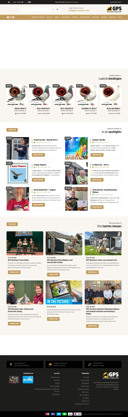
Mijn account (56, 377)
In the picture (65, 17)
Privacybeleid (56, 386)
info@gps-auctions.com (79, 10)
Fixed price (95, 17)
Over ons (49, 17)
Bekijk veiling (38, 155)
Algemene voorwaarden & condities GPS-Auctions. (48, 390)
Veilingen (104, 17)
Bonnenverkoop (85, 17)
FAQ (58, 383)
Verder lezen (14, 272)
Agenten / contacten (59, 365)
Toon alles (12, 129)
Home (120, 17)
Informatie (112, 17)
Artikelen (75, 17)
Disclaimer (57, 394)
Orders (58, 380)
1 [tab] (65, 67)
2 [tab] (63, 67)
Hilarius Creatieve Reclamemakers (113, 414)
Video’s (57, 17)
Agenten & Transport (38, 17)
